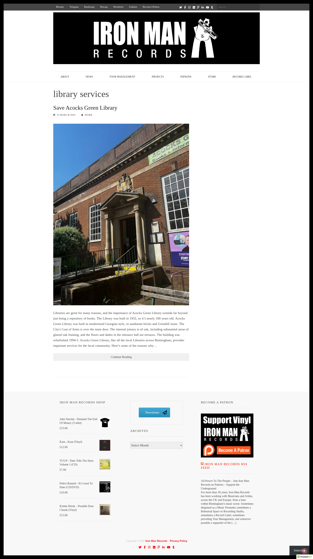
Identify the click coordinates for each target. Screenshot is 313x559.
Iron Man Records (156, 540)
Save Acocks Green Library (85, 107)
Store (212, 76)
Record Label (242, 76)
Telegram (74, 6)
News (89, 76)
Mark (88, 115)
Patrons (185, 76)
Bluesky (60, 6)
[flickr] (194, 7)
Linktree (133, 6)
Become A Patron (151, 6)
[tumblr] (212, 7)
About (64, 76)
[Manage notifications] (304, 551)
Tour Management (122, 76)
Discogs (104, 6)
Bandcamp (89, 6)
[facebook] (185, 7)
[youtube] (207, 7)
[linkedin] (202, 7)
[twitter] (180, 7)
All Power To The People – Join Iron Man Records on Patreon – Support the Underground (225, 484)
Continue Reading (121, 357)
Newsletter (118, 6)
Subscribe (299, 550)
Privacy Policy (178, 540)
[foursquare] (198, 7)
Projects (158, 76)
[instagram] (189, 7)
